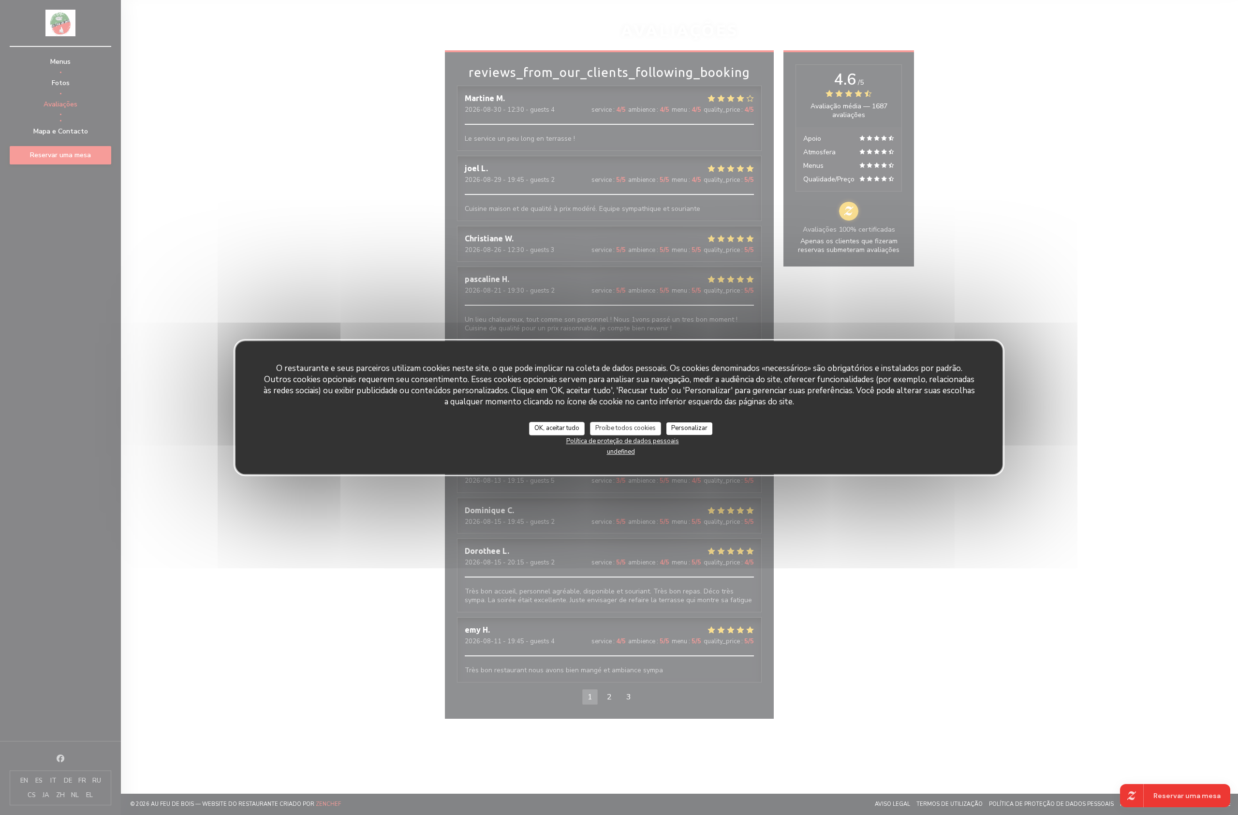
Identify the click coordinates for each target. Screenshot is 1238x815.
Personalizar (689, 428)
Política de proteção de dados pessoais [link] (622, 440)
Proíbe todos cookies (625, 428)
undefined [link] (621, 451)
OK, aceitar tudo (556, 428)
